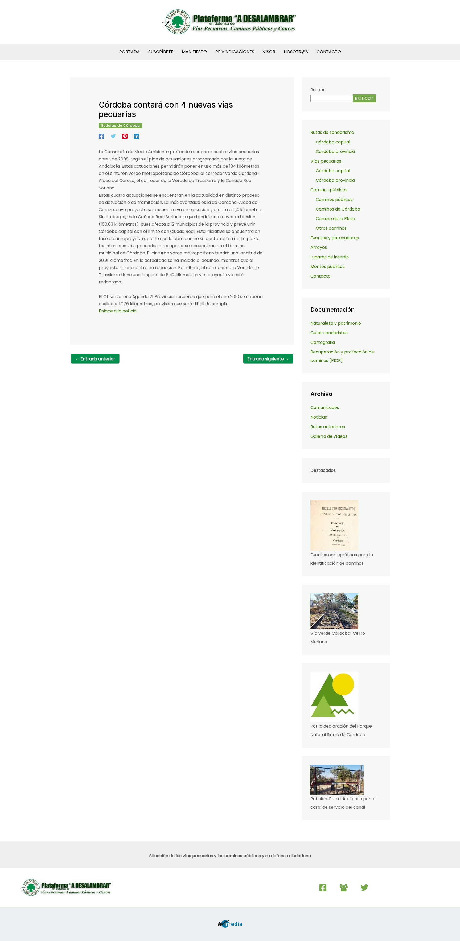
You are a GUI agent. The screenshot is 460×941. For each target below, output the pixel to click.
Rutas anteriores (327, 427)
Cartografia (322, 342)
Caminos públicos (334, 199)
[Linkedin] (136, 136)
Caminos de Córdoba (338, 209)
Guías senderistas (329, 333)
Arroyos (318, 247)
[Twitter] (113, 136)
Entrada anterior (95, 359)
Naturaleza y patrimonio (335, 323)
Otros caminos (331, 228)
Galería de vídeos (328, 436)
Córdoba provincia (335, 151)
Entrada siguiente (268, 359)
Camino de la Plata (335, 219)
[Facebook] (101, 136)
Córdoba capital (333, 142)
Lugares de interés (329, 257)
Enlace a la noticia (118, 311)
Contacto (320, 276)
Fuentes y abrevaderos (334, 238)
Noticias (318, 417)
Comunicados (324, 408)
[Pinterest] (125, 136)
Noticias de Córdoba (120, 125)
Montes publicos (327, 266)
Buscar (317, 90)
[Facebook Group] (344, 887)
